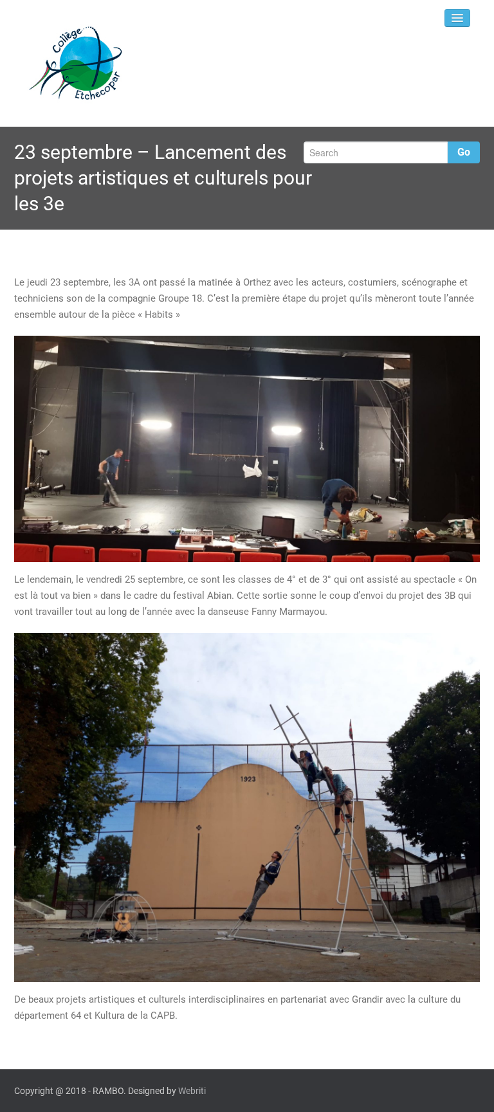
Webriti (192, 1091)
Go (463, 152)
